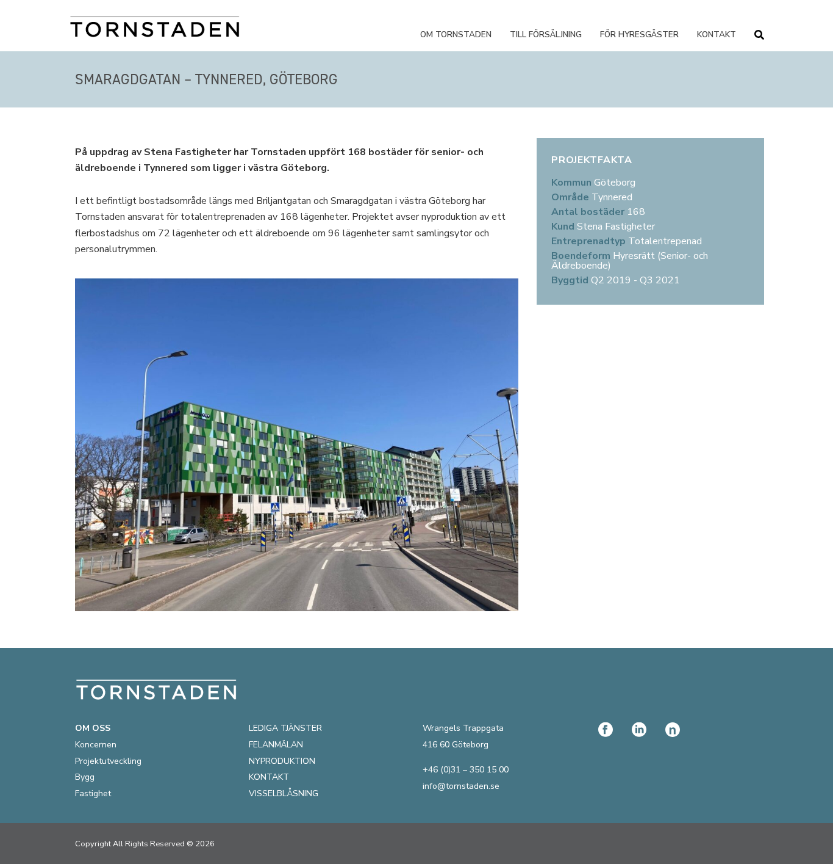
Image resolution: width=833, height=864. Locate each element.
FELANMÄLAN (276, 744)
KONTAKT (269, 777)
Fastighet (93, 793)
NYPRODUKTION (282, 761)
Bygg (85, 777)
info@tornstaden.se (461, 786)
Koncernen (95, 744)
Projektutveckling (108, 761)
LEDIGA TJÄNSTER (285, 728)
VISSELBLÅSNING (283, 793)
